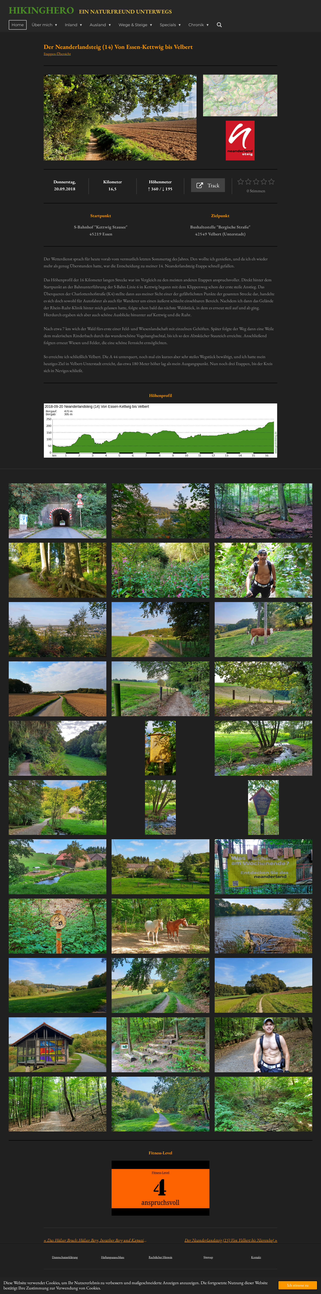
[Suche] (219, 25)
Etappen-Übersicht (57, 53)
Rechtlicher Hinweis (160, 1257)
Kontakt (256, 1257)
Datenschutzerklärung (65, 1257)
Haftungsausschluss (112, 1257)
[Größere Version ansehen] (240, 95)
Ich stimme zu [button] (297, 1285)
